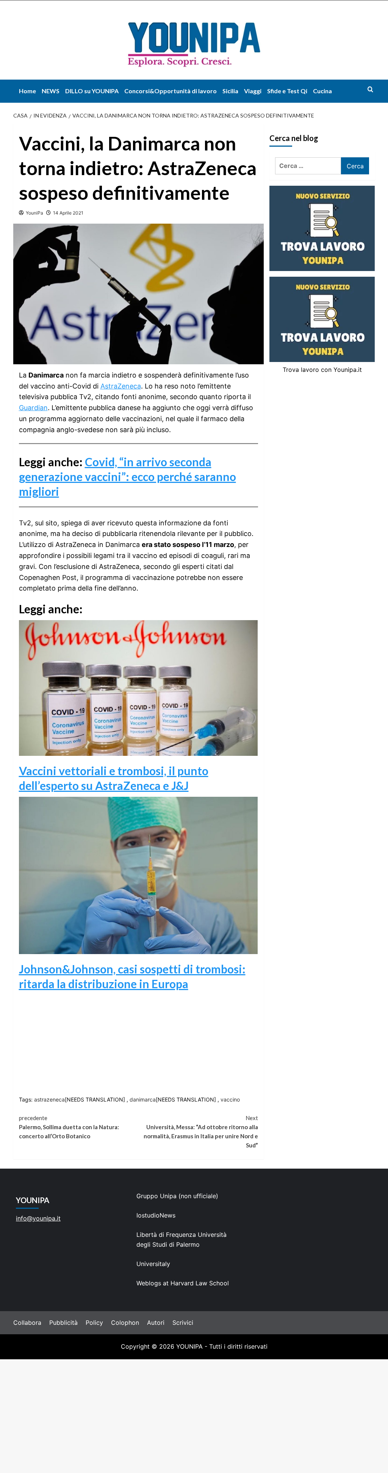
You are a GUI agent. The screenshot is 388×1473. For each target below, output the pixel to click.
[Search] (370, 89)
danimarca (143, 1099)
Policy (94, 1322)
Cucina (322, 90)
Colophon (125, 1322)
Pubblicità (63, 1322)
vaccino (230, 1099)
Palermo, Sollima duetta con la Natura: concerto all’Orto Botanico (69, 1126)
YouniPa (34, 213)
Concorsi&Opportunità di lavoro (170, 90)
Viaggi (252, 90)
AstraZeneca (120, 386)
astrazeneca (49, 1099)
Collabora (27, 1322)
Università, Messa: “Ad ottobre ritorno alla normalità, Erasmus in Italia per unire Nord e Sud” (201, 1131)
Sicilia (230, 90)
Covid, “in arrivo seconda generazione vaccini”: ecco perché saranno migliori (127, 476)
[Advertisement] (194, 1416)
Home (27, 90)
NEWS (50, 90)
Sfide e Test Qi (287, 90)
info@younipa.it (38, 1218)
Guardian (33, 408)
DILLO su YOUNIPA (92, 90)
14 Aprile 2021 (68, 213)
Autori (155, 1322)
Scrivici (182, 1322)
